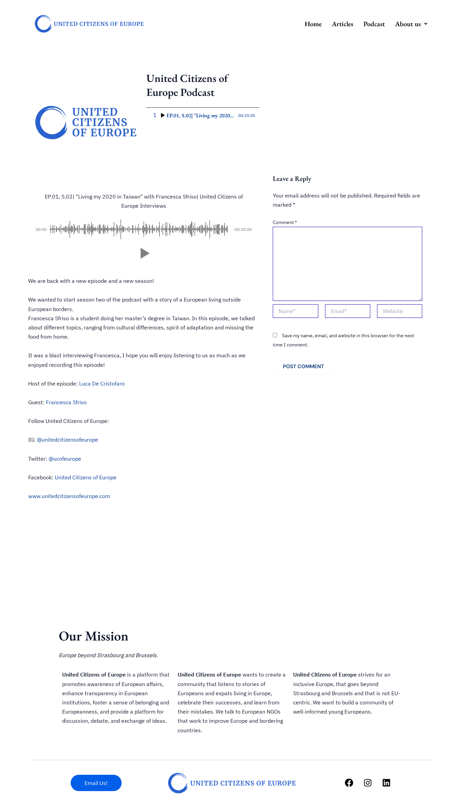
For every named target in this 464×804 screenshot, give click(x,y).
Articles (342, 23)
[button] (411, 24)
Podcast (374, 23)
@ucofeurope (65, 458)
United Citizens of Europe (86, 477)
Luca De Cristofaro (102, 383)
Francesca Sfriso (66, 402)
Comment (285, 222)
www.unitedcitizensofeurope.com (69, 496)
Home (313, 23)
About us (408, 23)
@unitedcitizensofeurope (67, 439)
